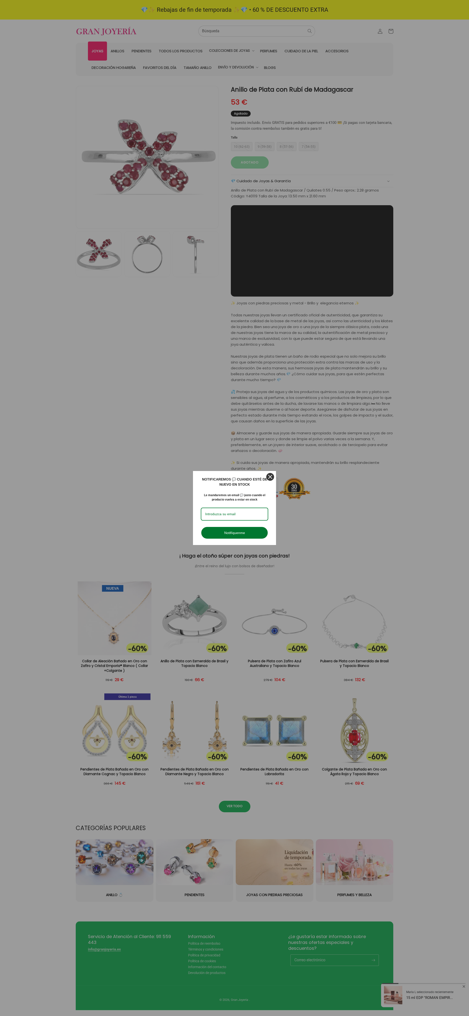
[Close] (270, 477)
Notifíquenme (234, 533)
